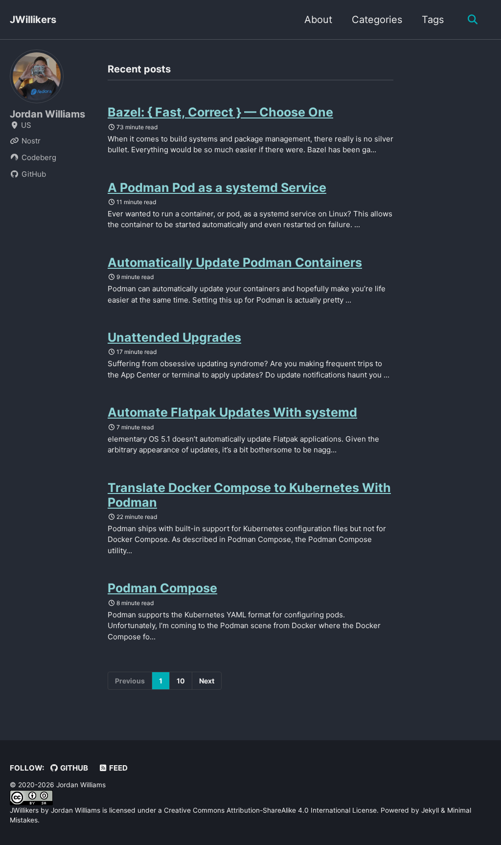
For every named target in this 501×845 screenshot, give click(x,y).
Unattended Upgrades (174, 337)
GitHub (73, 768)
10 (181, 681)
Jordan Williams (47, 114)
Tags (433, 19)
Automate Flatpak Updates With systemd (232, 412)
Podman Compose (162, 588)
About (318, 19)
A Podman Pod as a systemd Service (217, 187)
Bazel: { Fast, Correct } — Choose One (220, 112)
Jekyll (430, 810)
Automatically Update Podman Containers (235, 262)
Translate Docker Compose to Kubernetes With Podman (249, 495)
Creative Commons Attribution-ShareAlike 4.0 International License (270, 810)
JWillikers (33, 19)
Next (206, 681)
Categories (377, 19)
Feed (118, 768)
